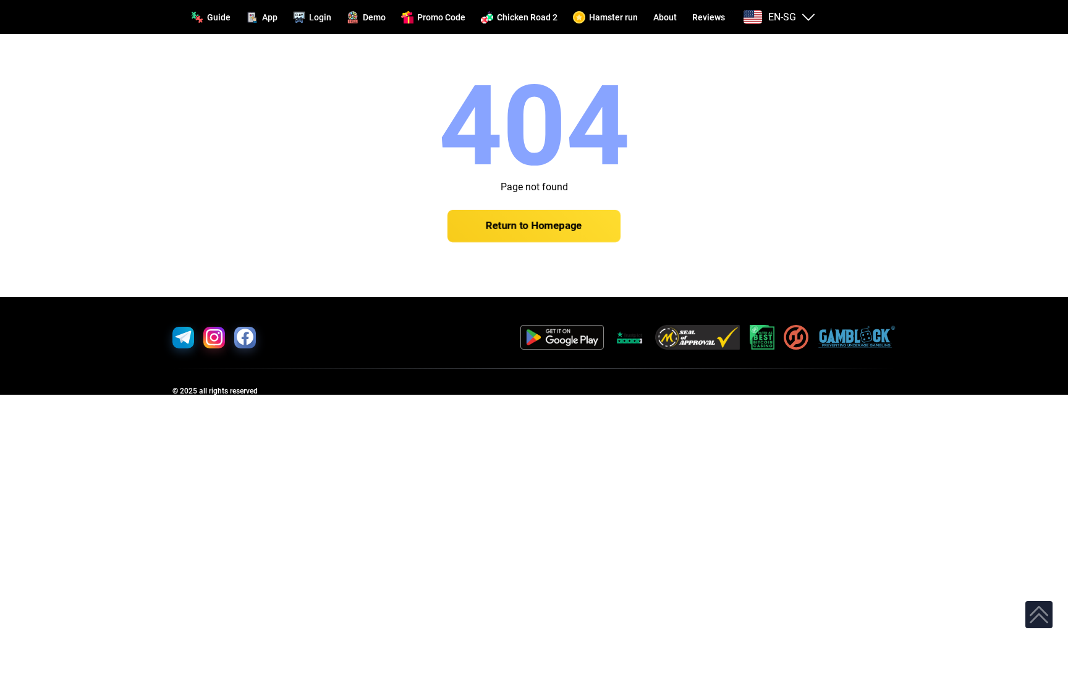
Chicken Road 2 (527, 17)
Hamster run (613, 17)
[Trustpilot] (629, 337)
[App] (562, 337)
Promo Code (441, 17)
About (665, 17)
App (270, 17)
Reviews (708, 17)
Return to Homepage (534, 226)
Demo (374, 17)
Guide (219, 17)
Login (320, 17)
